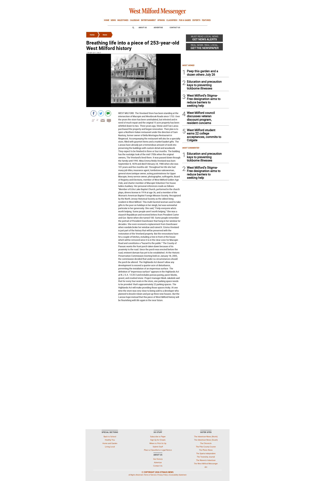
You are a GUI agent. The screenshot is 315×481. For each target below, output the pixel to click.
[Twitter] (101, 113)
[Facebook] (94, 113)
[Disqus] (133, 334)
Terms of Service (150, 475)
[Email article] (102, 122)
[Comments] (108, 113)
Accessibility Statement (178, 475)
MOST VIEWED (188, 65)
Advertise (158, 27)
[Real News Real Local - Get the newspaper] (205, 47)
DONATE (223, 3)
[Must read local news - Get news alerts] (205, 38)
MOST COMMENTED (190, 148)
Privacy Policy (162, 475)
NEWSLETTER (209, 3)
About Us (143, 27)
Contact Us (175, 27)
